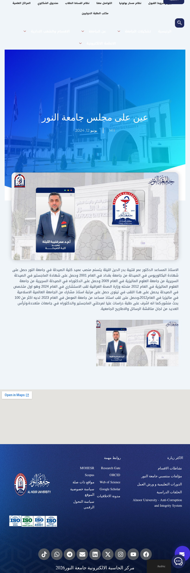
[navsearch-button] (179, 23)
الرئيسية (164, 31)
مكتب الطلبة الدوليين (95, 13)
